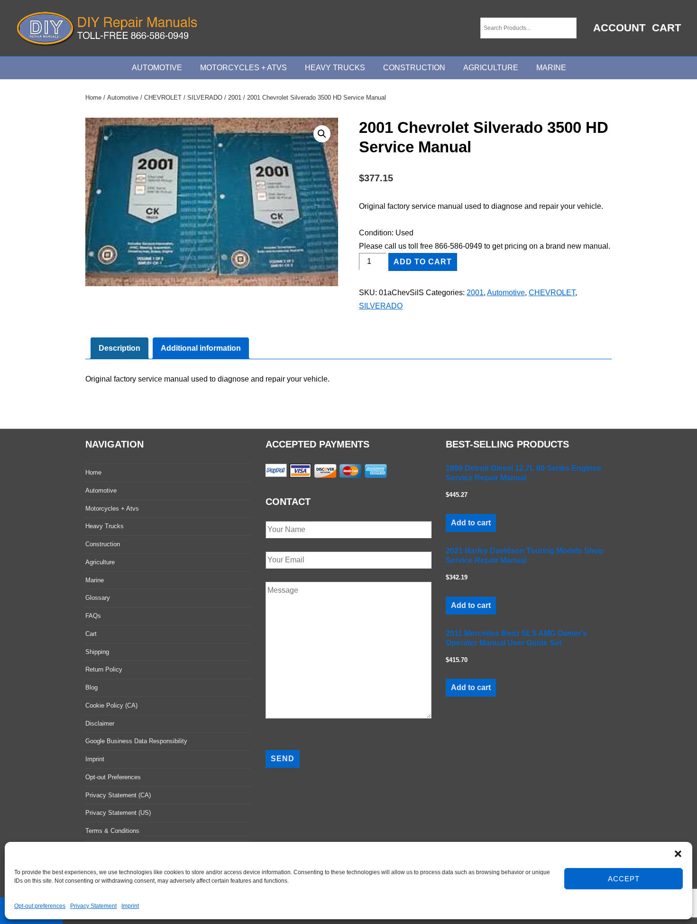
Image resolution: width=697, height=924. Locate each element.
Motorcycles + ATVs (243, 68)
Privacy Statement (93, 906)
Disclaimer (99, 723)
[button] (678, 854)
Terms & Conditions (112, 830)
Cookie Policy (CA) (111, 705)
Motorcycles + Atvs (112, 508)
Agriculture (490, 68)
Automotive (157, 68)
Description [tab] (119, 348)
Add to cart (423, 262)
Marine (551, 68)
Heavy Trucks (335, 68)
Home (93, 97)
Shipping (97, 651)
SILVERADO (204, 97)
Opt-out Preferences (113, 777)
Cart (666, 28)
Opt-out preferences (39, 906)
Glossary (97, 597)
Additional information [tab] (201, 348)
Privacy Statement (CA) (118, 795)
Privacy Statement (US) (118, 812)
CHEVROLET (163, 97)
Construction (414, 68)
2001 (234, 97)
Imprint (130, 906)
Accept (624, 879)
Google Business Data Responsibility (136, 741)
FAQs (93, 615)
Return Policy (103, 669)
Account (619, 28)
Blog (91, 687)
